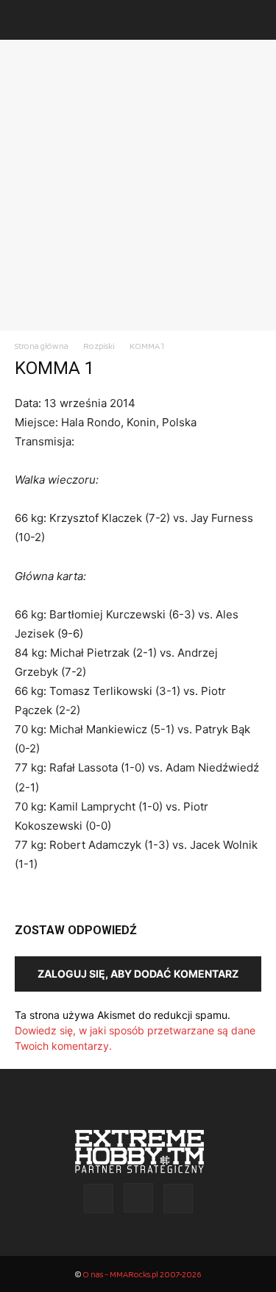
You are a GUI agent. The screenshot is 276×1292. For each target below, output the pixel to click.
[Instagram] (138, 1197)
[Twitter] (178, 1198)
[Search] (255, 20)
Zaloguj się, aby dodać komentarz (138, 973)
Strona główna (41, 345)
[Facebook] (98, 1198)
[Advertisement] (138, 185)
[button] (25, 20)
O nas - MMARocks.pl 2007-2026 (141, 1273)
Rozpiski (99, 345)
